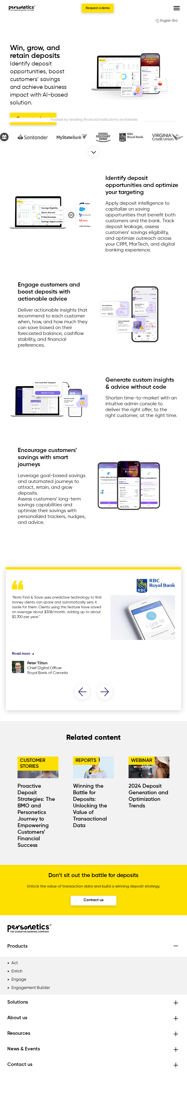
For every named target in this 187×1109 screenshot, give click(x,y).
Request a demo (98, 8)
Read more (21, 654)
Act (14, 963)
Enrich (16, 971)
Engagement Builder (30, 988)
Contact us (93, 900)
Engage (18, 980)
